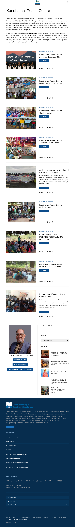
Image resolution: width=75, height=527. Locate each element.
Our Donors (10, 441)
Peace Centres (11, 445)
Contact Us (62, 518)
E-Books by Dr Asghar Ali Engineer (17, 467)
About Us (15, 518)
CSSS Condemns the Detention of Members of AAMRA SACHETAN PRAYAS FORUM (59, 390)
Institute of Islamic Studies (18, 519)
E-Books (53, 518)
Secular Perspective (13, 458)
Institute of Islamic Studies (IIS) (16, 454)
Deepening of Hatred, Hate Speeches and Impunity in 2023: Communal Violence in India (59, 381)
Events (8, 450)
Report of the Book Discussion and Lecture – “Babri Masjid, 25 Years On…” (59, 353)
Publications (37, 518)
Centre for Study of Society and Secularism (24, 515)
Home (8, 518)
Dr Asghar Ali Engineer (13, 437)
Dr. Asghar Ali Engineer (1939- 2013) (20, 355)
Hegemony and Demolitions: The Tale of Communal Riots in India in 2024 (60, 363)
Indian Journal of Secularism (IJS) (17, 463)
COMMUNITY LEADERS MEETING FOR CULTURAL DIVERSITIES (51, 237)
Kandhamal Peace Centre (46, 51)
